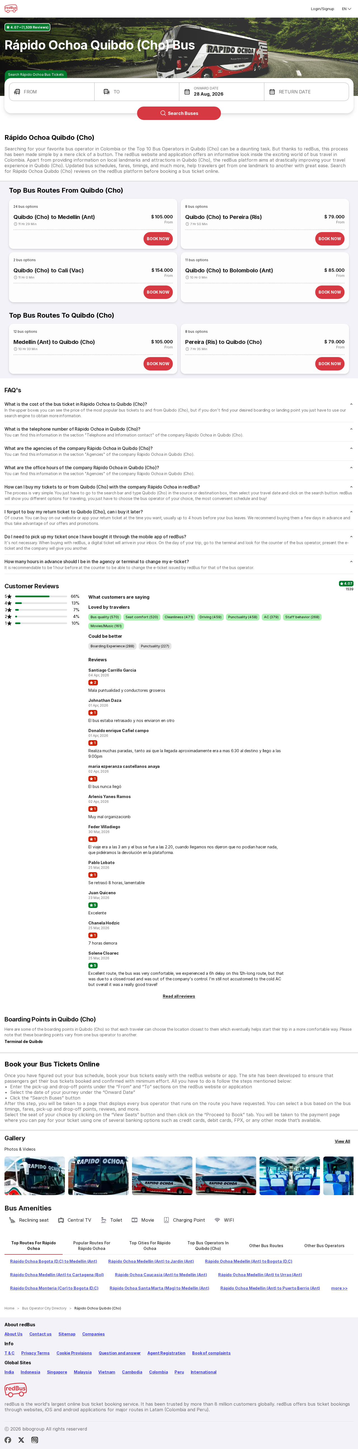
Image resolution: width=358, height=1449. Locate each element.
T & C (9, 1353)
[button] (51, 92)
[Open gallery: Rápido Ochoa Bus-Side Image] (162, 1176)
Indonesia (30, 1372)
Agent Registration (166, 1353)
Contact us (40, 1334)
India (9, 1372)
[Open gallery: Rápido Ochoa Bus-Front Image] (34, 1176)
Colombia (158, 1372)
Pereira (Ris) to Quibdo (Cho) (223, 342)
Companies (93, 1334)
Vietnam (106, 1372)
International (204, 1372)
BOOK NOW (158, 238)
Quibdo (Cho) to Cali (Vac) (48, 270)
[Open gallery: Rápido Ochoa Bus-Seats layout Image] (290, 1176)
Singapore (57, 1372)
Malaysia (83, 1372)
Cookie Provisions (74, 1353)
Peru (179, 1372)
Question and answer (120, 1353)
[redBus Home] (10, 8)
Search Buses (183, 113)
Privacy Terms (35, 1353)
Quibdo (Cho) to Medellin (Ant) (54, 217)
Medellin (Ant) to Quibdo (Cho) (54, 342)
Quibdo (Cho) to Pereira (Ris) (223, 217)
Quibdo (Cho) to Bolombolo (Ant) (229, 270)
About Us (13, 1334)
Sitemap (67, 1334)
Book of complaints (211, 1353)
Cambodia (132, 1372)
